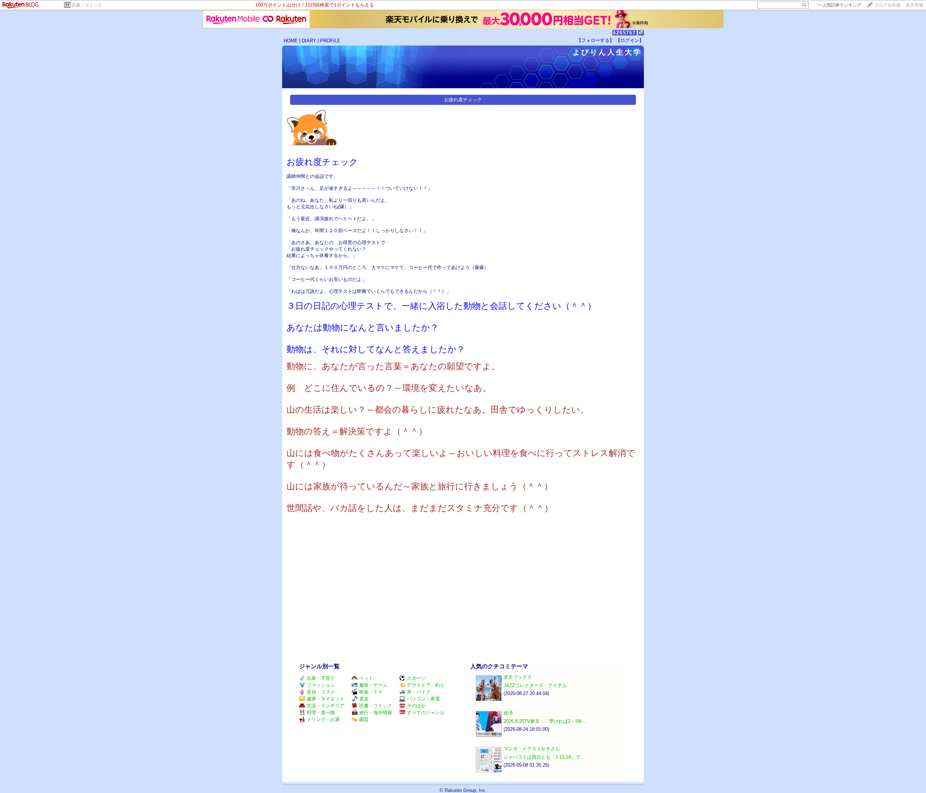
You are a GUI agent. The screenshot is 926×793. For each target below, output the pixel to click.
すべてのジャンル (426, 712)
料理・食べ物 (321, 712)
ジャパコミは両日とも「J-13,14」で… (544, 757)
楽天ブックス (518, 677)
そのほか (416, 705)
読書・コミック (87, 5)
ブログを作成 (887, 5)
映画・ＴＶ (371, 692)
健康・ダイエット (325, 699)
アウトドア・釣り (426, 685)
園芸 (364, 719)
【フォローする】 (595, 40)
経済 (508, 713)
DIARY (309, 40)
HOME (291, 40)
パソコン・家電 (423, 699)
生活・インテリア (325, 705)
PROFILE (330, 40)
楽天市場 (914, 5)
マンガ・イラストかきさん (532, 748)
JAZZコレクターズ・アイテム (535, 685)
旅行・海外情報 (375, 712)
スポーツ (416, 678)
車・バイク (418, 692)
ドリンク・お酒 (323, 719)
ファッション (321, 685)
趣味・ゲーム (373, 685)
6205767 (624, 32)
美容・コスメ (321, 692)
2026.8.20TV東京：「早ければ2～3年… (545, 721)
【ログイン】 (630, 40)
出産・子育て (321, 678)
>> (839, 5)
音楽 (364, 699)
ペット (366, 678)
